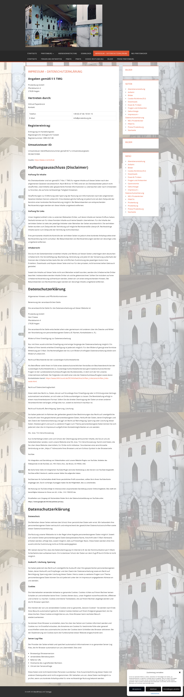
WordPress (37, 692)
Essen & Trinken (134, 105)
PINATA (68, 59)
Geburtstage (133, 111)
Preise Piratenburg (125, 59)
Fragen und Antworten (51, 59)
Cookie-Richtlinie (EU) (94, 59)
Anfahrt (131, 92)
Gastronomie (133, 183)
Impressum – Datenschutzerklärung (111, 53)
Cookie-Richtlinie (155, 693)
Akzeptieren (136, 689)
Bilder (110, 59)
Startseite (32, 53)
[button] (180, 672)
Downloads (86, 53)
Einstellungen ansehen (171, 689)
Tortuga (48, 692)
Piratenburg (46, 53)
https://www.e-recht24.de (44, 160)
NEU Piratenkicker (139, 53)
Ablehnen (153, 689)
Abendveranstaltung (67, 53)
